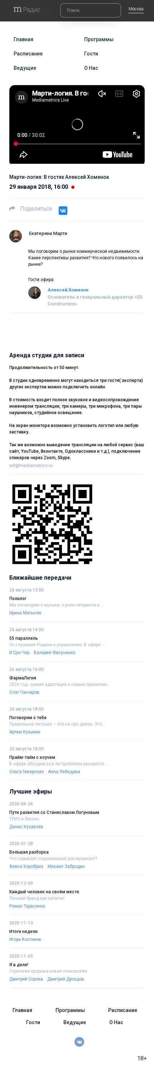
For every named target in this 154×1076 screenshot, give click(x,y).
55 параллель (23, 638)
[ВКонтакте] (63, 210)
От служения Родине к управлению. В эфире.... (57, 644)
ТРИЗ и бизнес (24, 818)
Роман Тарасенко (27, 906)
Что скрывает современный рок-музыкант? (53, 858)
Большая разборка (29, 852)
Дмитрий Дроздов (65, 979)
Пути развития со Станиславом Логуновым (54, 812)
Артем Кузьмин (24, 731)
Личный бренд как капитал (36, 898)
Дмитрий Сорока (26, 979)
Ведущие (25, 68)
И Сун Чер (19, 652)
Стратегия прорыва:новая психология (48, 971)
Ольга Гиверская (26, 771)
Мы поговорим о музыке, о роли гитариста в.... (56, 605)
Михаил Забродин (66, 866)
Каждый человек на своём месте (44, 891)
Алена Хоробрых (26, 866)
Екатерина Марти (48, 233)
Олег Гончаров (24, 692)
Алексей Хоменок (68, 290)
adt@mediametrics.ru (31, 465)
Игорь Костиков (25, 939)
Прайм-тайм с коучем (32, 757)
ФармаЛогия (22, 678)
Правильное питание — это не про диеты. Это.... (57, 724)
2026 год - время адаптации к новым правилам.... (60, 684)
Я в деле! (18, 964)
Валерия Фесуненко (54, 652)
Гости (91, 53)
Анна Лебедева (64, 771)
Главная (23, 39)
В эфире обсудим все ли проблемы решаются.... (58, 763)
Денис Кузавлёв (26, 826)
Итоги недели (23, 931)
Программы (99, 39)
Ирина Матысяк (25, 612)
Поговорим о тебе (28, 717)
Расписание (28, 53)
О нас (91, 68)
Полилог (18, 598)
